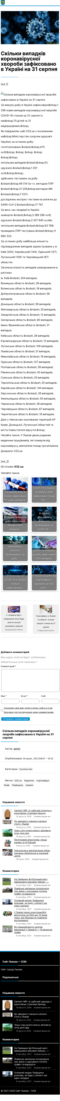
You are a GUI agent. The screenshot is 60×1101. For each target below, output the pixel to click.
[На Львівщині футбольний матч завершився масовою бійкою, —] (7, 881)
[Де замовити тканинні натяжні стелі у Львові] (7, 822)
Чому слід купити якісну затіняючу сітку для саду (32, 831)
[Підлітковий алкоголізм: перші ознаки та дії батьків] (7, 843)
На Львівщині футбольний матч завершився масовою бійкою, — (31, 880)
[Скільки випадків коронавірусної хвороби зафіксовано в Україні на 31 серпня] (30, 27)
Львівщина (17, 785)
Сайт (43, 696)
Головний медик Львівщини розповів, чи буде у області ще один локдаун (30, 903)
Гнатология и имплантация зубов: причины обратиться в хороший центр (32, 853)
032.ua (18, 466)
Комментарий (8, 666)
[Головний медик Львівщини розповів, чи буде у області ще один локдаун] (7, 902)
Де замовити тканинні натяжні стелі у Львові (30, 822)
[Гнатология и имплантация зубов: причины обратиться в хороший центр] (7, 852)
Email (24, 696)
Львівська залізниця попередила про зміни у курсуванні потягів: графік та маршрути (31, 891)
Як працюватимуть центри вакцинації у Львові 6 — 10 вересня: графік (33, 930)
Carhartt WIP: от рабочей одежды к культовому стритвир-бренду (33, 811)
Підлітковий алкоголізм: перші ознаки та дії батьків (30, 841)
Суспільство (25, 769)
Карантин (29, 780)
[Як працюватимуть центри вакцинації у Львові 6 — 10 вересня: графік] (7, 929)
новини (29, 785)
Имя (4, 696)
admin (17, 748)
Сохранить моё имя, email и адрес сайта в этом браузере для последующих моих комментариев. (29, 710)
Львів (6, 785)
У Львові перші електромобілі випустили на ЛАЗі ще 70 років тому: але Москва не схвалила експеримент (30, 916)
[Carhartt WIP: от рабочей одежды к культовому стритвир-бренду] (7, 814)
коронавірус (43, 780)
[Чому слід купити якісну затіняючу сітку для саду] (7, 833)
